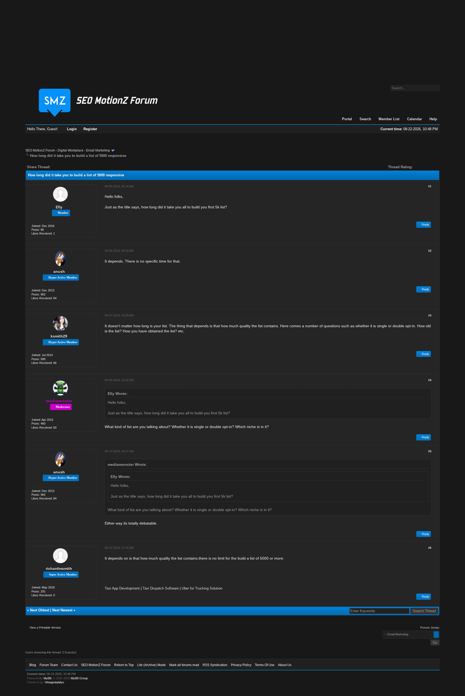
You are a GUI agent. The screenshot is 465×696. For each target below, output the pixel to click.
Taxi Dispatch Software (161, 588)
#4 (429, 380)
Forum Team (49, 665)
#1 (429, 186)
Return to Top (124, 665)
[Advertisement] (232, 40)
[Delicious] (66, 167)
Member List (389, 119)
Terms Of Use (264, 665)
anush (59, 271)
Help (433, 119)
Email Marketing (98, 150)
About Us (284, 665)
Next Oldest (39, 610)
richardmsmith (59, 568)
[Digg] (63, 167)
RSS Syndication (215, 665)
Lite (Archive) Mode (151, 665)
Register (90, 129)
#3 (429, 315)
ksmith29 (59, 336)
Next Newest (62, 610)
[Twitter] (59, 167)
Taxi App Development (122, 588)
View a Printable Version (45, 627)
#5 (429, 451)
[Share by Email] (80, 167)
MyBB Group (79, 678)
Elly (59, 207)
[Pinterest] (76, 167)
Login (72, 129)
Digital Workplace (70, 150)
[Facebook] (55, 167)
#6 (429, 547)
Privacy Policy (241, 665)
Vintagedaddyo (54, 682)
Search (365, 119)
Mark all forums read (184, 665)
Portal (347, 119)
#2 (429, 250)
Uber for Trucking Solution (202, 588)
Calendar (414, 119)
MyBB (47, 678)
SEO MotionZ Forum (40, 150)
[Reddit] (70, 167)
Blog (32, 665)
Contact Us (69, 665)
